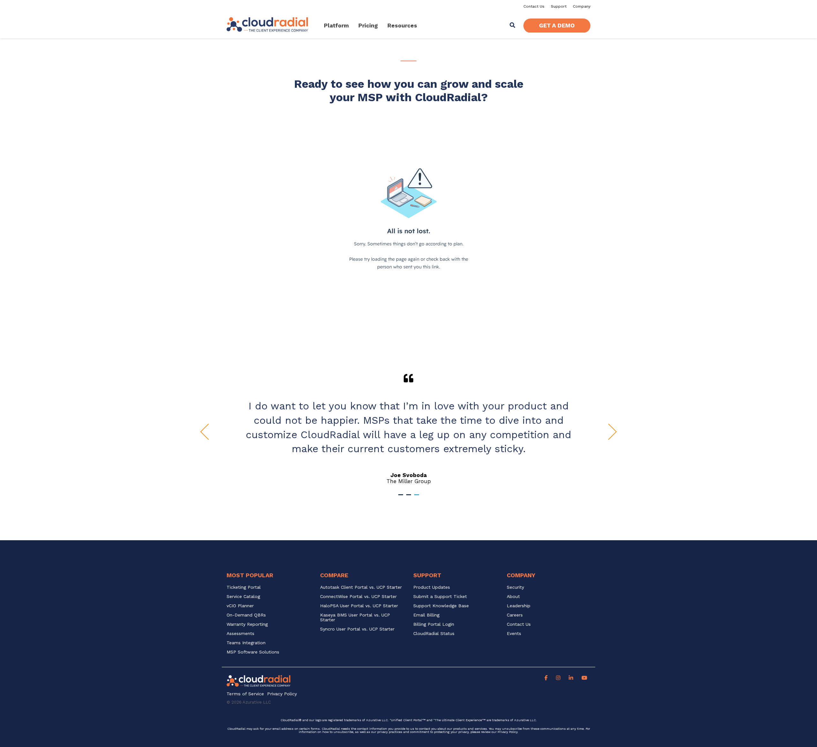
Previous (208, 432)
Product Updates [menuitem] (431, 587)
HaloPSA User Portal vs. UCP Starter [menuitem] (359, 605)
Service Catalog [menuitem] (244, 596)
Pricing (368, 25)
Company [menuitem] (581, 6)
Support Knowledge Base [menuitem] (441, 605)
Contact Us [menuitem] (533, 6)
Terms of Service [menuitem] (245, 693)
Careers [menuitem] (515, 615)
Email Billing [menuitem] (426, 615)
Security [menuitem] (515, 587)
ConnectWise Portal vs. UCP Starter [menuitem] (358, 596)
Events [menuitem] (514, 633)
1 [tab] (401, 497)
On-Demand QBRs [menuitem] (246, 615)
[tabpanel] (408, 429)
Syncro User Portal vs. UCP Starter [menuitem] (357, 629)
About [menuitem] (513, 596)
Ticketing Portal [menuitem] (244, 587)
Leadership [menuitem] (518, 605)
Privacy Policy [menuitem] (282, 693)
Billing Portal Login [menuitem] (433, 624)
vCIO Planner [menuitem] (240, 605)
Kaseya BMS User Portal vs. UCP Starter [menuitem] (356, 617)
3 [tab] (417, 497)
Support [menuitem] (558, 6)
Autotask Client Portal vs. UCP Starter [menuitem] (361, 587)
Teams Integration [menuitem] (246, 642)
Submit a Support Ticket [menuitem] (440, 596)
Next (609, 432)
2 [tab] (409, 497)
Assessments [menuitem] (240, 633)
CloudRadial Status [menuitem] (433, 633)
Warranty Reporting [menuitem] (247, 624)
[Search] (512, 26)
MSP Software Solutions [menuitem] (253, 652)
